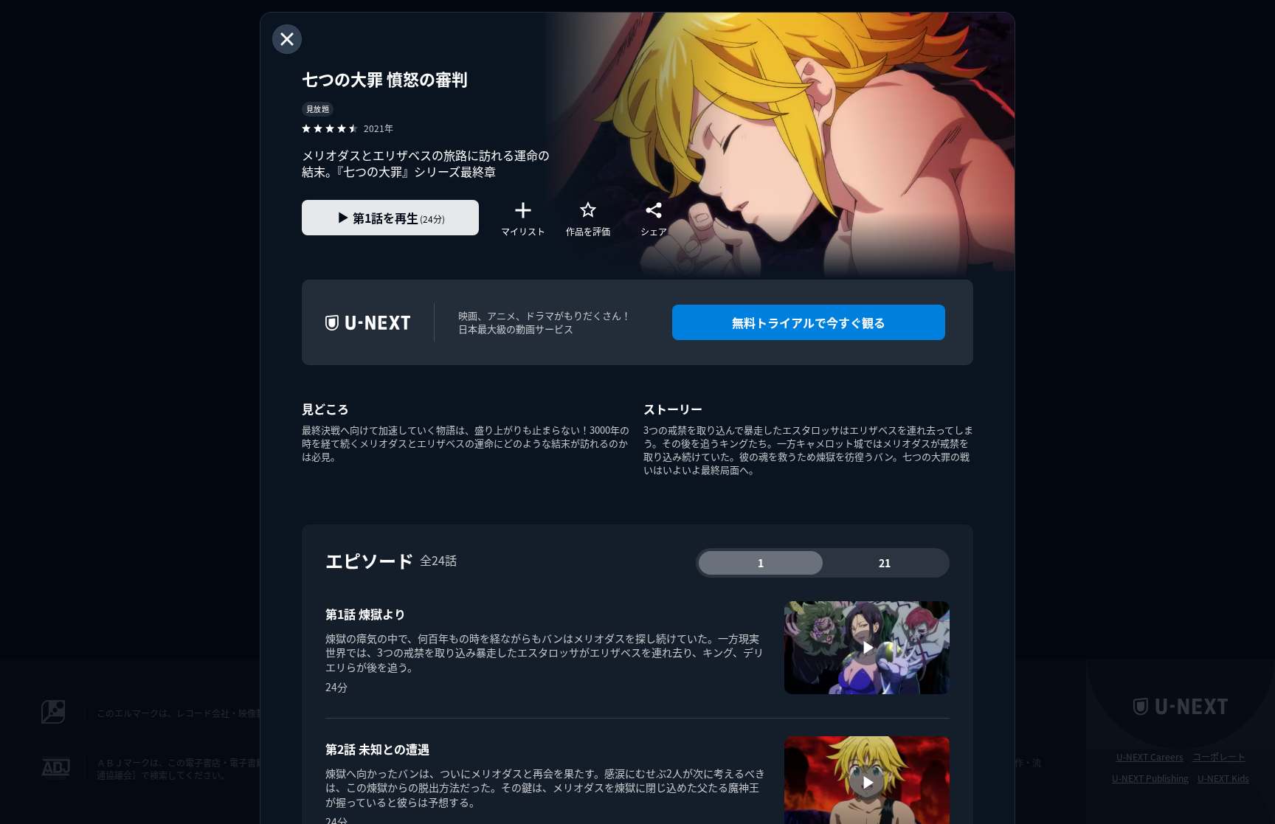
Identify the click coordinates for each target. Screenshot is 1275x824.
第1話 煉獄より (365, 614)
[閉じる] (287, 39)
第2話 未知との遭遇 (377, 749)
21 (885, 562)
